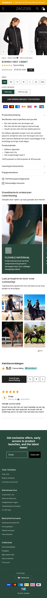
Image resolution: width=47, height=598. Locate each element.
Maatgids (5, 551)
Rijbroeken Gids (8, 555)
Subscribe (34, 455)
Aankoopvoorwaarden (10, 523)
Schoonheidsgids (8, 547)
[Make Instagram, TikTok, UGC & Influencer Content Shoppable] (40, 351)
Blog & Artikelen (8, 478)
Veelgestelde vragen (10, 502)
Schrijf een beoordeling (14, 379)
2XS (4, 82)
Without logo (23, 92)
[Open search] (30, 379)
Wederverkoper (8, 531)
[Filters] (36, 379)
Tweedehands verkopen (11, 506)
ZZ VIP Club (6, 510)
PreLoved (6, 563)
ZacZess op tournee (10, 482)
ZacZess (26, 593)
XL (36, 82)
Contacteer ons (8, 495)
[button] (3, 8)
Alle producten (7, 559)
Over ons (5, 474)
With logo (8, 92)
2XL (42, 82)
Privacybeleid (7, 527)
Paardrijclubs (7, 534)
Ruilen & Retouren (9, 499)
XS (11, 82)
